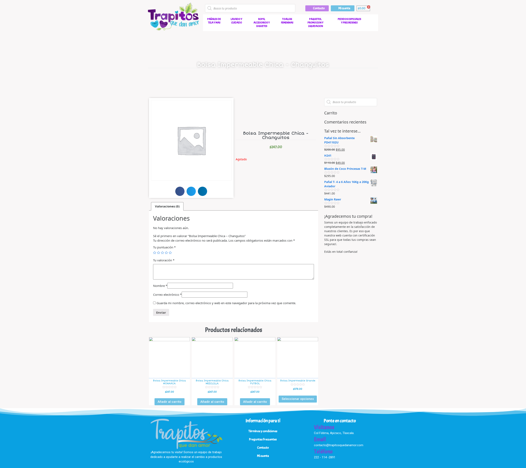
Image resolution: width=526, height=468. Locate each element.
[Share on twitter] (191, 191)
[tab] (167, 206)
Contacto (263, 448)
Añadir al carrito (169, 402)
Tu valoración (163, 260)
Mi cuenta (263, 456)
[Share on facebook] (180, 191)
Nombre (160, 286)
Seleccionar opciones (298, 399)
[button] (317, 8)
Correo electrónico (167, 294)
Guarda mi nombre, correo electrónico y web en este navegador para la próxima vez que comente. (226, 303)
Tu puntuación (164, 247)
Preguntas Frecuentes (263, 439)
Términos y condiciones (262, 431)
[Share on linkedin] (202, 191)
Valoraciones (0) (167, 206)
